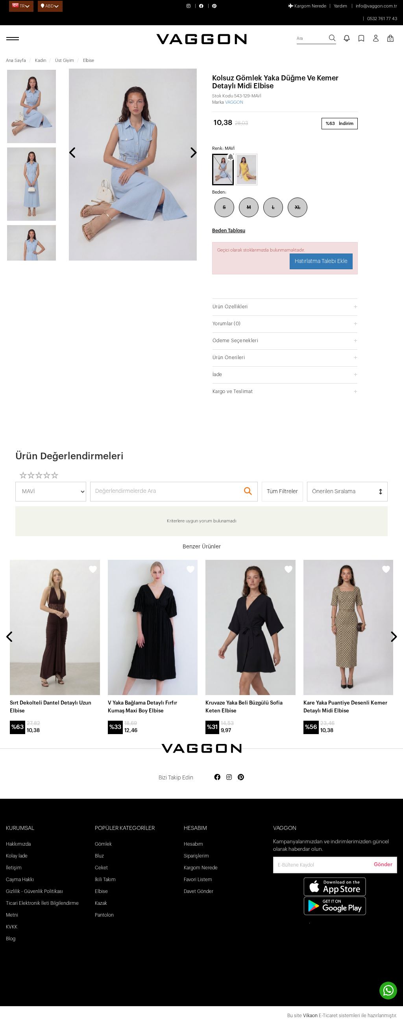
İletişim (14, 867)
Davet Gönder (198, 891)
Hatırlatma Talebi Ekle (321, 261)
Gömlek (103, 844)
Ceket (101, 867)
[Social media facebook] (217, 777)
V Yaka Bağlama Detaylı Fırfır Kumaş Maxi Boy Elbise (142, 706)
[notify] (346, 39)
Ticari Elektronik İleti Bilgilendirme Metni (42, 909)
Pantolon (104, 915)
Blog (10, 938)
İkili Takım (105, 879)
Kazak (101, 903)
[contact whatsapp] (388, 990)
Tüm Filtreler (282, 491)
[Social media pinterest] (241, 777)
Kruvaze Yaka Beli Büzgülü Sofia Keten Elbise (244, 706)
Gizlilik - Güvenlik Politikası (34, 891)
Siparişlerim (196, 856)
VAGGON (234, 102)
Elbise (101, 891)
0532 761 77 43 (382, 19)
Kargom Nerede (309, 6)
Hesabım (193, 844)
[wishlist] (93, 570)
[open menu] (14, 39)
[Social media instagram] (229, 777)
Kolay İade (17, 856)
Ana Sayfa (16, 60)
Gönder (383, 864)
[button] (285, 306)
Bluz (99, 856)
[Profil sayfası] (376, 41)
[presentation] (73, 153)
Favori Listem (198, 879)
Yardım (340, 6)
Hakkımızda (18, 844)
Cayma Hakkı (20, 879)
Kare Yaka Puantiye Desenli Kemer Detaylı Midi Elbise (345, 706)
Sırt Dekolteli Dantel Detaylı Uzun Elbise (50, 706)
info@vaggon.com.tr (376, 6)
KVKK (11, 927)
